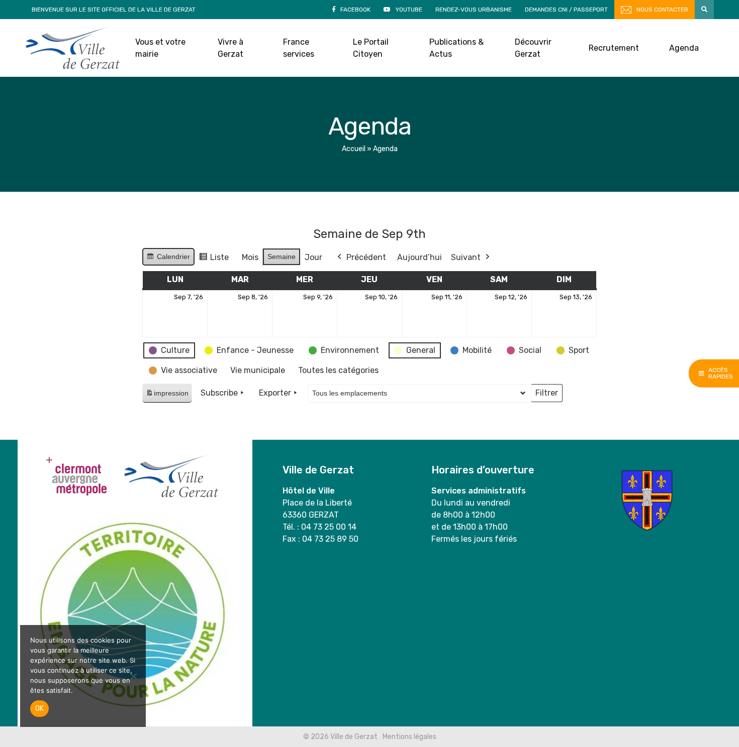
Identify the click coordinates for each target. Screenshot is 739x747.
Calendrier (168, 259)
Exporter (275, 393)
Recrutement (614, 48)
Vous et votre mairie (160, 48)
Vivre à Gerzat (230, 48)
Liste (214, 260)
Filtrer (546, 395)
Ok (39, 708)
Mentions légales (409, 736)
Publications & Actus (456, 48)
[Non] (133, 676)
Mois (250, 257)
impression (167, 396)
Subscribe (219, 393)
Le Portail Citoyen (371, 48)
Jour (313, 257)
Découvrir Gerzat (533, 48)
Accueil (353, 149)
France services (298, 48)
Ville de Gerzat (72, 48)
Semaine (281, 257)
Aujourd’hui (419, 257)
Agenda (684, 48)
